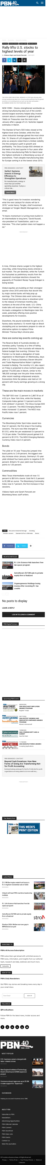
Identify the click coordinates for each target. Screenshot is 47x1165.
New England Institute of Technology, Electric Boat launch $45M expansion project (14, 1072)
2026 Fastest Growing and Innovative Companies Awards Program (31, 720)
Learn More (10, 192)
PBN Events (6, 1137)
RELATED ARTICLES (10, 557)
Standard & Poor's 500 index (24, 533)
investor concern (8, 533)
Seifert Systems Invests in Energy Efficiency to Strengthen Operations (15, 175)
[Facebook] (4, 60)
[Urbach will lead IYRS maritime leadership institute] (39, 896)
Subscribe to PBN (8, 1114)
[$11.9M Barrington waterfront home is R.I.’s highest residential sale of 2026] (39, 885)
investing (32, 531)
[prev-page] (3, 594)
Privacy (4, 1160)
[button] (37, 3)
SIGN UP (29, 995)
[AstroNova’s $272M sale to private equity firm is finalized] (7, 575)
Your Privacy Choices (26, 1160)
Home (4, 40)
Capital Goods (23, 43)
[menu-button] (42, 3)
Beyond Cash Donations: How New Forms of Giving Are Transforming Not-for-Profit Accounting (22, 763)
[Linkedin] (14, 60)
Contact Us (6, 1141)
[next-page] (7, 594)
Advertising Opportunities (11, 1121)
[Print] (24, 60)
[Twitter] (9, 60)
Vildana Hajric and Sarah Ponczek (15, 55)
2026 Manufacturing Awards (30, 744)
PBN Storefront (7, 1131)
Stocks (37, 533)
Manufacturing (32, 43)
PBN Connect (6, 1127)
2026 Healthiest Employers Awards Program (29, 707)
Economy (11, 40)
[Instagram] (7, 1027)
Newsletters (6, 1118)
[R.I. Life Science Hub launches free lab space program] (7, 565)
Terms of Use (13, 1160)
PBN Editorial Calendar (10, 1124)
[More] (30, 546)
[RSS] (17, 1027)
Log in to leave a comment (23, 614)
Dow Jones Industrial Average (18, 531)
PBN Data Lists (7, 1134)
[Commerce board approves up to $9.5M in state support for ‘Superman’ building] (37, 1084)
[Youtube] (27, 1027)
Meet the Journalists (9, 1144)
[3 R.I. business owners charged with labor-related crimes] (37, 1062)
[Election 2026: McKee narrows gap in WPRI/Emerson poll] (39, 927)
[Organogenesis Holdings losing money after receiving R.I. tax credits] (7, 586)
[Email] (19, 60)
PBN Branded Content (13, 168)
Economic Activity (21, 40)
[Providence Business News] (10, 3)
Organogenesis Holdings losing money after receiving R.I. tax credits (27, 586)
